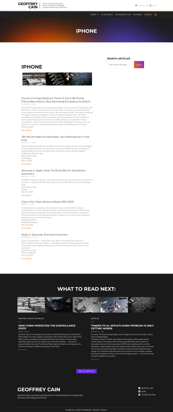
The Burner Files (123, 15)
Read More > (22, 349)
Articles (95, 318)
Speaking (137, 15)
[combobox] (120, 64)
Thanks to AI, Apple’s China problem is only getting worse (122, 327)
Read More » (26, 130)
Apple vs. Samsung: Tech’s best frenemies (44, 234)
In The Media (107, 15)
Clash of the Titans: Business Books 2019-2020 (47, 201)
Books (93, 15)
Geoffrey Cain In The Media (31, 318)
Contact (148, 15)
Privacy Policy (100, 410)
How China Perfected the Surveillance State (46, 327)
